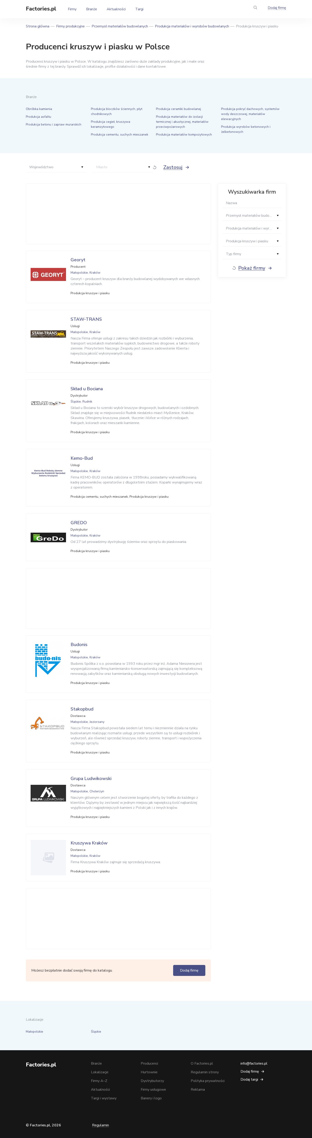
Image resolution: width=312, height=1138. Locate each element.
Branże (91, 9)
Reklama (198, 1089)
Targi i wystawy (103, 1098)
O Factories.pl (202, 1063)
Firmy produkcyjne (70, 26)
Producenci (149, 1063)
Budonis (79, 644)
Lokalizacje (99, 1072)
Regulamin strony (205, 1072)
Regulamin (100, 1125)
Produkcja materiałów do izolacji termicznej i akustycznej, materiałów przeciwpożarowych (182, 122)
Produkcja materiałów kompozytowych (184, 134)
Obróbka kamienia (39, 109)
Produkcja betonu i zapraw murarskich (53, 124)
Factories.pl (41, 8)
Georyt (78, 260)
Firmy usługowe (153, 1089)
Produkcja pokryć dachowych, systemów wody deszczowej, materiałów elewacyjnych (250, 114)
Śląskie (96, 1031)
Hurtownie (149, 1072)
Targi (139, 9)
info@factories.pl (254, 1063)
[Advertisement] (117, 214)
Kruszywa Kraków (89, 843)
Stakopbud (82, 709)
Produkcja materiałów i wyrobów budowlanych (192, 26)
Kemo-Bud (82, 458)
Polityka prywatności (208, 1080)
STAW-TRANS (86, 319)
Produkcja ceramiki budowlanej (178, 109)
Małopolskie (34, 1031)
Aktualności (116, 9)
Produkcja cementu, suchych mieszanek (119, 134)
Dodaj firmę (277, 7)
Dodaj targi (249, 1079)
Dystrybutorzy (152, 1080)
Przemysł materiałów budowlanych (120, 26)
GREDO (79, 523)
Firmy (72, 9)
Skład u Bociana (87, 389)
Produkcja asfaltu (38, 117)
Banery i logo (151, 1098)
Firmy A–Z (99, 1080)
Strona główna (37, 26)
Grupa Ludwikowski (91, 778)
